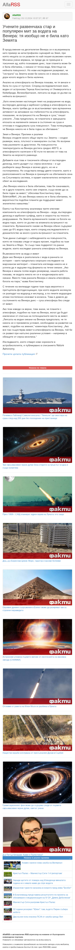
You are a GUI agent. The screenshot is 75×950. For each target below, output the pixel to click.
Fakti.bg (16, 18)
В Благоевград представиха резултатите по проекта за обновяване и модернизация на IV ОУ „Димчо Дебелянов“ (41, 896)
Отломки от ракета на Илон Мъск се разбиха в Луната (29, 706)
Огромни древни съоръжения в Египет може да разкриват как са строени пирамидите (34, 609)
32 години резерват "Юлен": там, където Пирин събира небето (40, 910)
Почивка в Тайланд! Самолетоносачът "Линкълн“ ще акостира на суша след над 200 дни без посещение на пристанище (35, 417)
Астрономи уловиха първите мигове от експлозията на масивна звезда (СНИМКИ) (34, 658)
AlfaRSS (16, 15)
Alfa (11, 4)
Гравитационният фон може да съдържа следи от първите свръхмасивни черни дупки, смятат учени (32, 807)
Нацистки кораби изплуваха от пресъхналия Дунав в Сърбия (33, 752)
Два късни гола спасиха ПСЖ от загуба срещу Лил (38, 916)
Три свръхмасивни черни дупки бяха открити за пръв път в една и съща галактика (35, 466)
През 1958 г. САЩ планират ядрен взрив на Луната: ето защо (33, 514)
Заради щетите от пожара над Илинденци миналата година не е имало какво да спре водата (39, 881)
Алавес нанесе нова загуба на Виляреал (42, 862)
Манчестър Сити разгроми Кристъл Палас (34, 902)
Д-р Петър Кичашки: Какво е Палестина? (23, 854)
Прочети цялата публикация (19, 354)
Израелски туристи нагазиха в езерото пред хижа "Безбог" (42, 887)
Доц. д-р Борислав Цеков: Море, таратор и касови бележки (32, 560)
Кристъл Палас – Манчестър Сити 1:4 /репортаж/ (37, 873)
